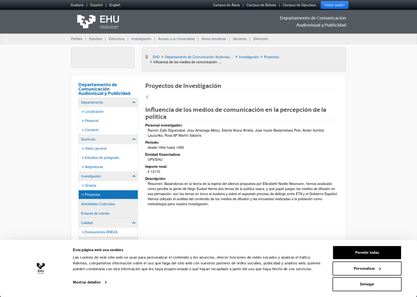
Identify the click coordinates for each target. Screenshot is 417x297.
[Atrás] (147, 97)
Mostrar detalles (87, 282)
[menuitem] (77, 5)
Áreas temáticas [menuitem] (214, 38)
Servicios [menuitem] (240, 38)
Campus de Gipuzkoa (299, 4)
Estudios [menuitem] (95, 38)
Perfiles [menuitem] (76, 38)
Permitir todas (367, 252)
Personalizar (364, 268)
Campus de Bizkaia (261, 4)
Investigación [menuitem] (141, 38)
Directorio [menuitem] (260, 38)
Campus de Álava (226, 4)
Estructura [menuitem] (117, 38)
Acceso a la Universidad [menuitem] (176, 38)
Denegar (367, 284)
